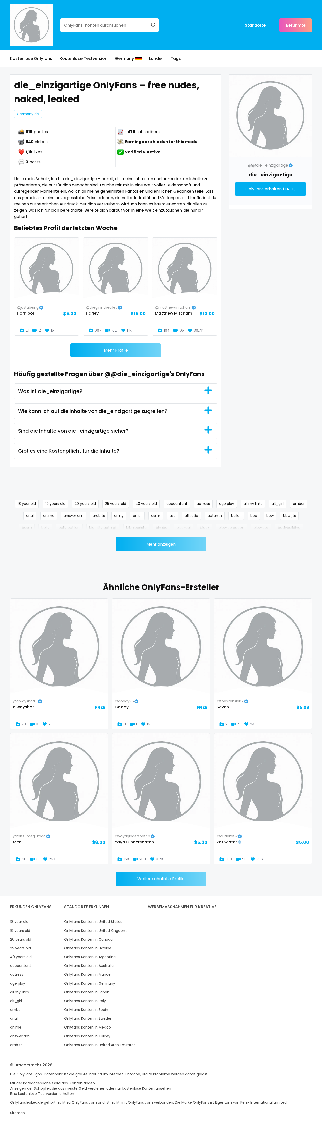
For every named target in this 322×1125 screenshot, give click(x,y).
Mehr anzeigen (161, 544)
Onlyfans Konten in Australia (89, 965)
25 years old (115, 503)
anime (48, 515)
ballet (236, 515)
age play (226, 503)
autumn (215, 515)
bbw (270, 515)
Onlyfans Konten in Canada (88, 939)
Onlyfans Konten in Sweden (88, 1018)
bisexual (184, 527)
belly (45, 527)
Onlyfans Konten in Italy (85, 1000)
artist (137, 515)
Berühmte (296, 25)
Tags (176, 58)
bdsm (27, 527)
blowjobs (261, 527)
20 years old (85, 503)
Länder (156, 58)
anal (30, 515)
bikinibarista (136, 527)
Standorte (255, 25)
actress (203, 503)
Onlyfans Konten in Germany (89, 983)
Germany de (28, 113)
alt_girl (278, 503)
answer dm (73, 515)
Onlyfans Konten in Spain (86, 1009)
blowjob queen (231, 527)
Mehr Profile (116, 350)
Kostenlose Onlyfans (31, 58)
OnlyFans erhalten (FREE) (270, 189)
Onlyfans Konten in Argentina (90, 956)
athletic (191, 515)
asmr (155, 515)
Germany (124, 58)
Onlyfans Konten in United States (93, 921)
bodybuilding (289, 527)
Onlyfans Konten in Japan (86, 992)
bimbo (161, 527)
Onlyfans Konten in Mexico (87, 1027)
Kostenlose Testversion (83, 58)
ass (172, 515)
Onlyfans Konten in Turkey (87, 1036)
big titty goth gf (103, 527)
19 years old (55, 503)
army (119, 515)
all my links (253, 503)
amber (299, 503)
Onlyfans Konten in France (87, 974)
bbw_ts (289, 515)
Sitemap (17, 1112)
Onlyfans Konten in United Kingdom (95, 930)
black (204, 527)
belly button (69, 527)
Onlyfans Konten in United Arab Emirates (99, 1044)
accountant (176, 503)
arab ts (99, 515)
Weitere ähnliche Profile (161, 879)
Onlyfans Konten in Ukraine (87, 948)
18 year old (27, 503)
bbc (253, 515)
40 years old (146, 503)
